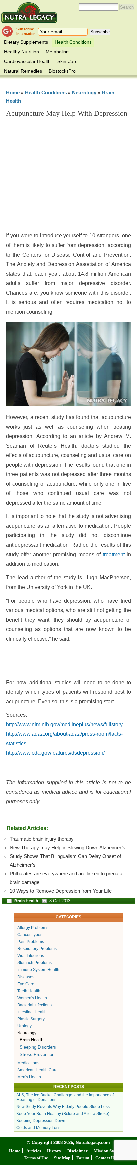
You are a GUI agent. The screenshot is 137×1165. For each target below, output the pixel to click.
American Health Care (37, 1070)
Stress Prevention (37, 1054)
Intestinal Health (32, 1012)
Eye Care (25, 984)
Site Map (62, 1157)
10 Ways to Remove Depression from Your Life (61, 891)
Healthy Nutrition (21, 51)
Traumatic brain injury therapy (42, 839)
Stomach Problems (34, 962)
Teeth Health (28, 991)
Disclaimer (77, 1150)
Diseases (25, 977)
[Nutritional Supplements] (29, 12)
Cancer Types (29, 934)
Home (13, 92)
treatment (114, 554)
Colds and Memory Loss (38, 1127)
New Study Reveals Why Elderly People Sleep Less (63, 1106)
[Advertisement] (68, 177)
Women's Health (32, 998)
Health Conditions (73, 42)
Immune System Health (38, 969)
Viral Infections (30, 955)
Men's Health (29, 1077)
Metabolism (58, 51)
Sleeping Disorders (38, 1047)
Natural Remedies (23, 71)
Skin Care (67, 61)
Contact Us (105, 1157)
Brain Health (26, 901)
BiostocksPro (62, 71)
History (54, 1150)
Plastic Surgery (31, 1019)
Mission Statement (111, 1150)
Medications (28, 1063)
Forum (82, 1157)
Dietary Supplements (26, 42)
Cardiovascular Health (27, 61)
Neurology (84, 92)
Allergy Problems (32, 927)
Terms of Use (36, 1157)
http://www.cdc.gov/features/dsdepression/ (55, 753)
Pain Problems (30, 941)
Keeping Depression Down (40, 1120)
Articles (33, 1150)
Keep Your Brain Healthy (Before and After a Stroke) (62, 1113)
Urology (24, 1026)
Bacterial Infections (34, 1005)
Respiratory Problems (37, 948)
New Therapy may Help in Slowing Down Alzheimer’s (67, 847)
